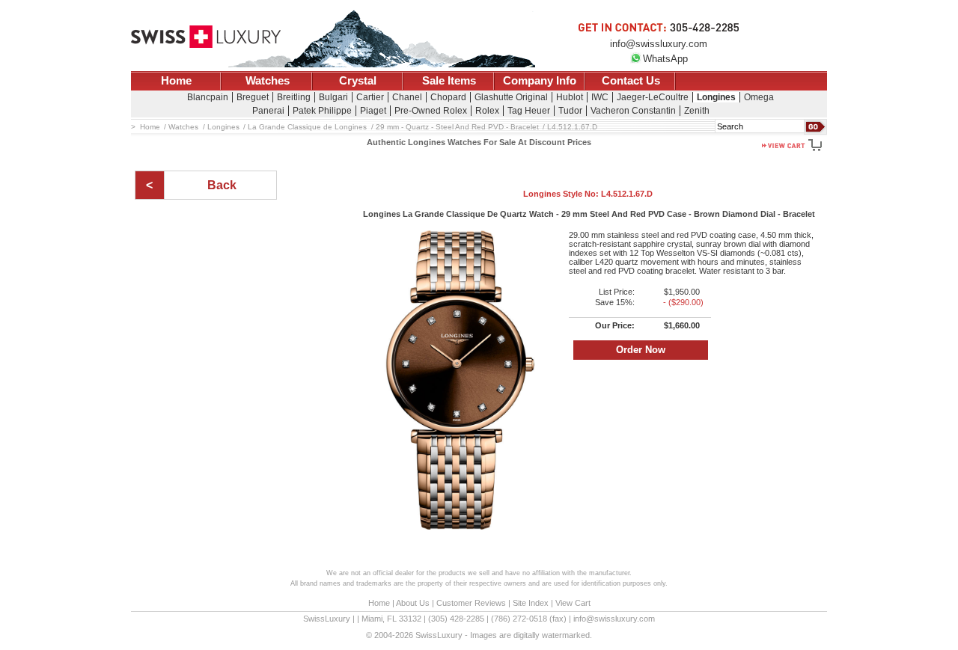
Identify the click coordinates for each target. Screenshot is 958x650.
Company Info (539, 81)
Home (176, 81)
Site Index (531, 602)
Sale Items (449, 81)
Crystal (357, 81)
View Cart (573, 602)
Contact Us (631, 81)
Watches (267, 81)
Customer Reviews (471, 602)
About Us (413, 602)
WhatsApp (665, 58)
